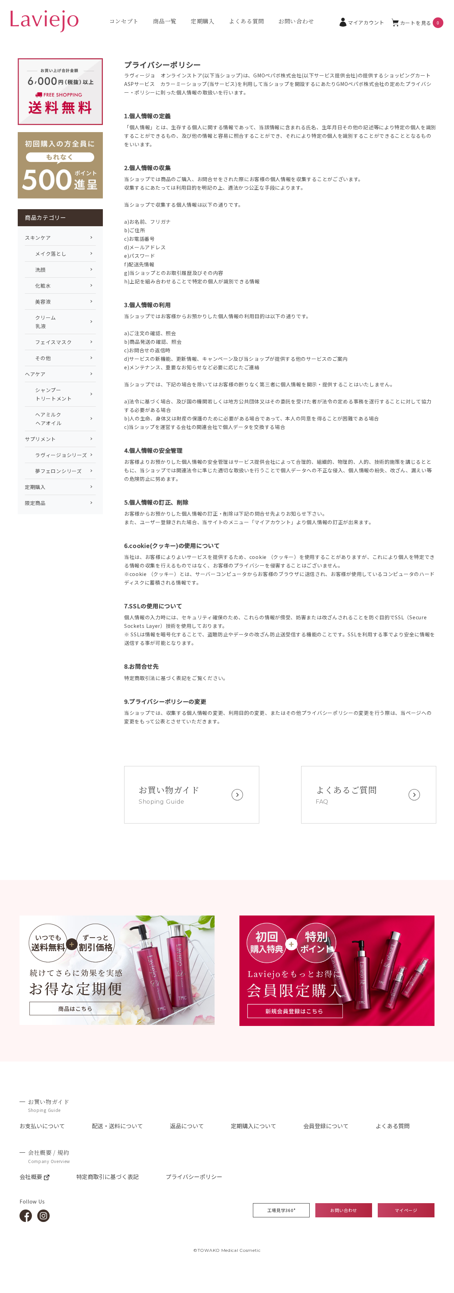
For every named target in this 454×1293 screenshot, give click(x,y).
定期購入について (253, 1125)
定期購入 (203, 21)
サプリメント (40, 438)
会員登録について (326, 1125)
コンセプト (124, 21)
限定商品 (35, 502)
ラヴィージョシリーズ (56, 454)
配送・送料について (117, 1125)
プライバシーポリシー (194, 1176)
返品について (187, 1125)
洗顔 (35, 269)
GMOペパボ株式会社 (277, 75)
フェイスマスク (48, 342)
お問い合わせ (296, 21)
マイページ (406, 1210)
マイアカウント (366, 22)
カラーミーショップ (183, 83)
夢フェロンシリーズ (53, 470)
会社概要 (31, 1176)
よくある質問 (246, 21)
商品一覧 (165, 21)
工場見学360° (281, 1210)
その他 (38, 358)
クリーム (40, 322)
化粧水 (38, 285)
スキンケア (38, 237)
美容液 (38, 301)
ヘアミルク (43, 419)
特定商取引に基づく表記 (107, 1176)
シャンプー (48, 394)
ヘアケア (35, 373)
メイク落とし (46, 253)
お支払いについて (42, 1125)
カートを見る (419, 22)
